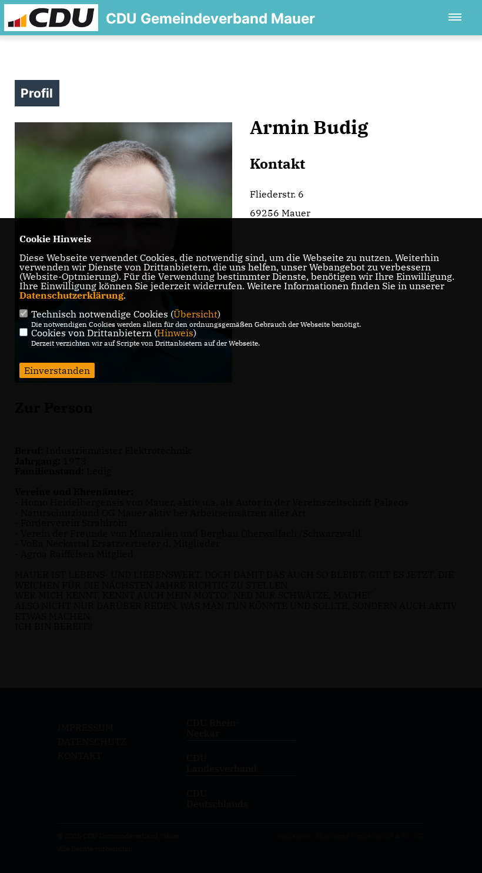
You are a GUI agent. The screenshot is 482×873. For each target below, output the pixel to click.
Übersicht (195, 314)
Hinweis (175, 333)
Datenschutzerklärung (71, 295)
